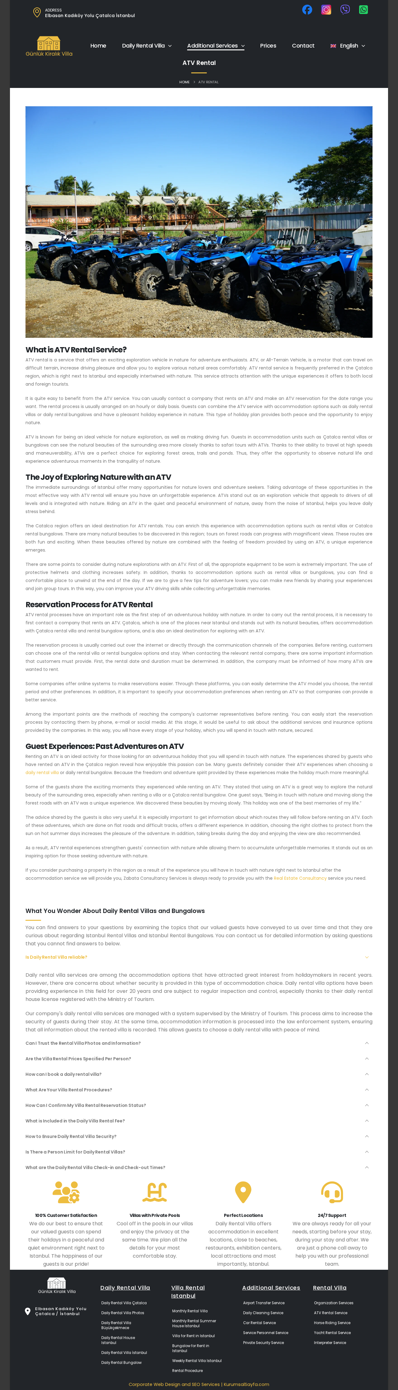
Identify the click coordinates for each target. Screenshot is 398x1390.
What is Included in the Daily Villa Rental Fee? (75, 1121)
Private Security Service (263, 1342)
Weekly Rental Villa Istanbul (197, 1360)
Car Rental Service (259, 1322)
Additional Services (212, 45)
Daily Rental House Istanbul (118, 1340)
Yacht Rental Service (332, 1332)
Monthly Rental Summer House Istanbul (194, 1323)
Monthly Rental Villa (190, 1311)
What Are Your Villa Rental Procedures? (68, 1090)
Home (98, 45)
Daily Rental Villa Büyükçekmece (116, 1325)
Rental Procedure (187, 1370)
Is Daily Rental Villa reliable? (56, 957)
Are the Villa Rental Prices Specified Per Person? (78, 1059)
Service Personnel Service (265, 1332)
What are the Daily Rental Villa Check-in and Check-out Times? (95, 1167)
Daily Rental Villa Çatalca (124, 1303)
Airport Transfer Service (264, 1303)
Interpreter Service (330, 1342)
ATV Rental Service (330, 1312)
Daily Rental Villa (143, 45)
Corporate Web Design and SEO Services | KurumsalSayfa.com (199, 1384)
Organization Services (334, 1303)
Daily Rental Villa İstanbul (124, 1352)
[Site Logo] (49, 46)
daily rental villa (42, 772)
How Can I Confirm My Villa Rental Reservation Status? (85, 1105)
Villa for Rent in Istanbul (193, 1335)
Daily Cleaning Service (263, 1312)
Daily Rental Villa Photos (122, 1312)
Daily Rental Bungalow (121, 1362)
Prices (268, 45)
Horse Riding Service (332, 1322)
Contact (303, 45)
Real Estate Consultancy (300, 878)
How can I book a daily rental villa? (63, 1074)
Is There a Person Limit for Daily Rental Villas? (75, 1152)
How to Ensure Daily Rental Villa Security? (71, 1136)
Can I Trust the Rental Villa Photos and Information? (83, 1043)
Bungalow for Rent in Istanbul (190, 1348)
